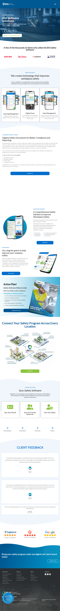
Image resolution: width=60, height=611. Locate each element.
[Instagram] (48, 574)
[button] (55, 4)
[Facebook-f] (45, 574)
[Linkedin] (50, 574)
